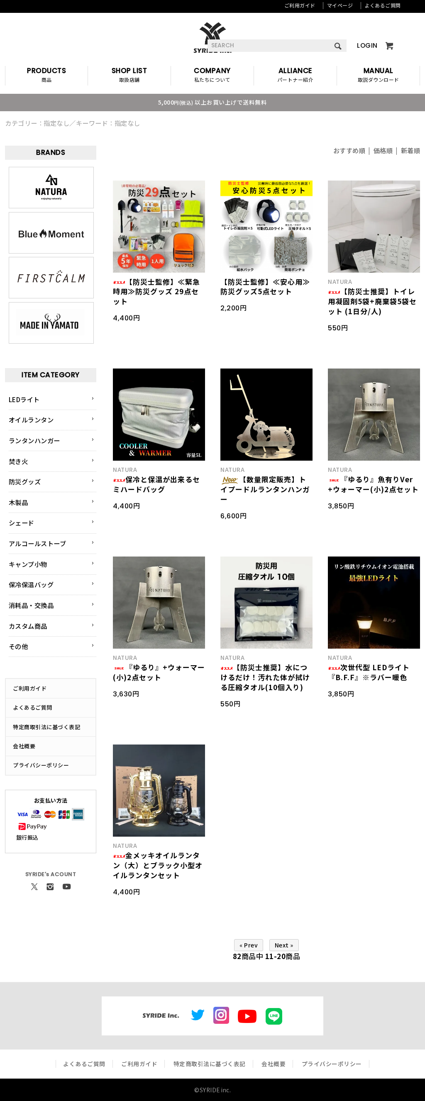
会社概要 (24, 746)
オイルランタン (31, 419)
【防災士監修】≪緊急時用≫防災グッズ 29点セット (156, 291)
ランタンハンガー (34, 440)
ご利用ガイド (299, 5)
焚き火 (18, 461)
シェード (21, 522)
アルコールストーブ (37, 543)
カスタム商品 (28, 625)
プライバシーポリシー (41, 765)
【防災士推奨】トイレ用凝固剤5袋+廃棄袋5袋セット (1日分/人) (372, 301)
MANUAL (378, 75)
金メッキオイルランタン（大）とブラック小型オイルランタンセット (158, 865)
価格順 (383, 150)
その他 (18, 646)
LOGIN (367, 45)
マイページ (340, 5)
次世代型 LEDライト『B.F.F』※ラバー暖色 (369, 672)
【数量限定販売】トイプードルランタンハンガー (265, 489)
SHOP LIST (129, 75)
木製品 (18, 502)
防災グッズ (25, 481)
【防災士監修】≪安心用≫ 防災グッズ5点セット (265, 286)
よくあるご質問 (382, 5)
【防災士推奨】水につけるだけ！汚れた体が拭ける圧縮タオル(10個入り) (265, 677)
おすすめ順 (349, 150)
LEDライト (24, 399)
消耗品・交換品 (31, 605)
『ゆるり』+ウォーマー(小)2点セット (159, 672)
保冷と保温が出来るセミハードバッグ (156, 484)
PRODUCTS (46, 75)
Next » (284, 945)
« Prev (248, 945)
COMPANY (212, 75)
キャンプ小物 (28, 564)
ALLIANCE (295, 75)
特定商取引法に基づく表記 (46, 727)
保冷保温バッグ (31, 584)
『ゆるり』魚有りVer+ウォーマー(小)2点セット (373, 484)
